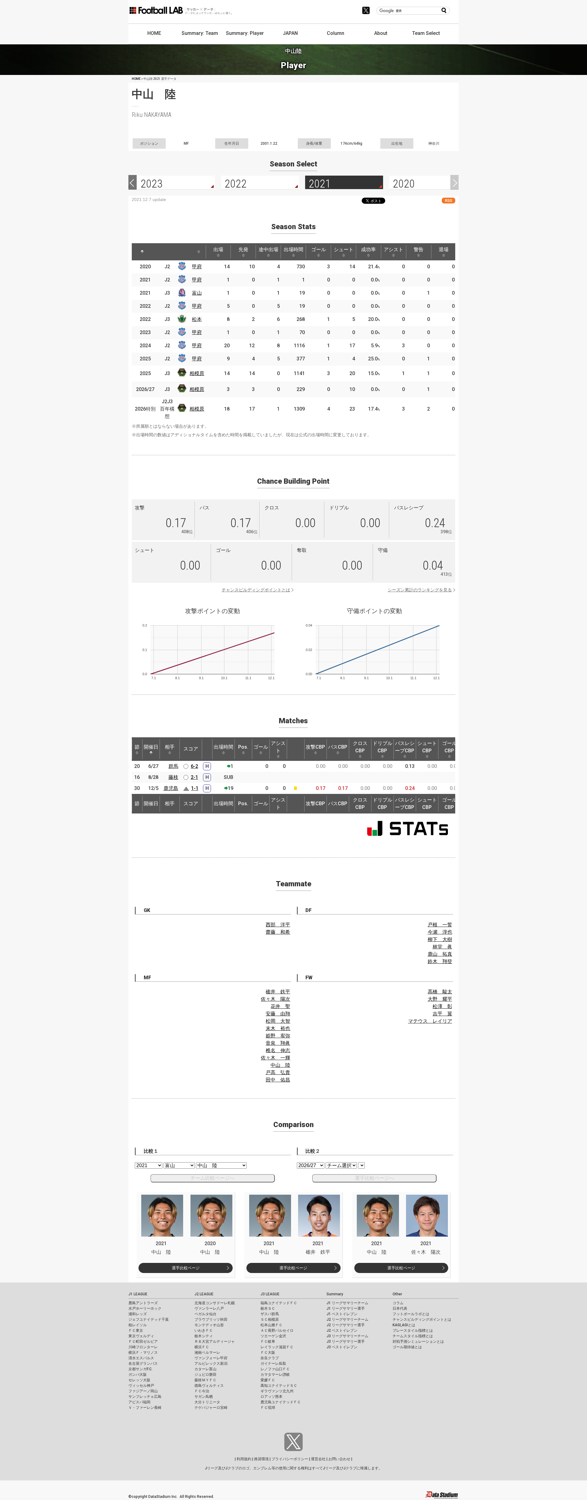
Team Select (426, 33)
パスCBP (337, 747)
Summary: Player (245, 33)
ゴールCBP (449, 747)
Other (397, 1294)
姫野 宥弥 (278, 1036)
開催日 (151, 747)
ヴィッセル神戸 (141, 1385)
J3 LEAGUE (269, 1294)
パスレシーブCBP (405, 747)
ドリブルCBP (382, 747)
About (380, 33)
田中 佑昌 (278, 1080)
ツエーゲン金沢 (273, 1336)
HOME (154, 33)
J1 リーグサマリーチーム (347, 1303)
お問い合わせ (339, 1459)
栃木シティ (203, 1336)
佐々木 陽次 (275, 999)
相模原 (197, 373)
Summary (335, 1294)
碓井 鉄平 (278, 992)
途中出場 (268, 249)
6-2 (194, 766)
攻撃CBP (315, 747)
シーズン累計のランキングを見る (420, 589)
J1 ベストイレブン (342, 1314)
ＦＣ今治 (201, 1391)
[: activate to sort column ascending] (159, 251)
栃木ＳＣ (267, 1308)
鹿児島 (171, 788)
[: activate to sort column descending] (142, 251)
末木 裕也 (278, 1028)
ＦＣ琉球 (267, 1407)
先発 (243, 249)
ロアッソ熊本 (271, 1396)
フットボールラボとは (411, 1314)
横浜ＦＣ (201, 1347)
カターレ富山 (205, 1369)
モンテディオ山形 (209, 1325)
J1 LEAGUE (137, 1294)
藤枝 (173, 777)
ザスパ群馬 (269, 1314)
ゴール (318, 249)
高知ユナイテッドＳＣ (278, 1385)
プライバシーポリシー (289, 1459)
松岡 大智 (278, 1021)
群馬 (173, 766)
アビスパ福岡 (139, 1402)
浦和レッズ (137, 1314)
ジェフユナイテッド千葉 (148, 1319)
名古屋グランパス (143, 1363)
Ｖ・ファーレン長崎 (144, 1407)
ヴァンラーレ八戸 (209, 1308)
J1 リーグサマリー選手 (346, 1308)
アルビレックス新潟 (210, 1363)
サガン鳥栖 (203, 1396)
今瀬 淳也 (440, 932)
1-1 (194, 788)
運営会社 (318, 1459)
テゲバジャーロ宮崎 (210, 1407)
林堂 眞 (442, 947)
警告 (418, 249)
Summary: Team (200, 33)
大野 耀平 (440, 999)
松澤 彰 (442, 1006)
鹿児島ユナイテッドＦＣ (280, 1402)
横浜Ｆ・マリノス (143, 1352)
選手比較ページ (186, 1268)
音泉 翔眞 (278, 1043)
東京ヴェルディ (141, 1336)
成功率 (368, 249)
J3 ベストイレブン (342, 1347)
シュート (343, 249)
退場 (444, 249)
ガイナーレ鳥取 (273, 1363)
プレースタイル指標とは (413, 1330)
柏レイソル (137, 1325)
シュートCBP (427, 747)
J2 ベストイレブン (342, 1330)
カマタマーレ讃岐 (275, 1374)
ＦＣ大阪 (267, 1352)
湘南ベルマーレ (207, 1352)
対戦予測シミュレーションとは (418, 1341)
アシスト (393, 249)
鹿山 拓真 (440, 954)
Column (335, 33)
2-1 (194, 777)
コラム (398, 1303)
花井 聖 (280, 1006)
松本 (197, 319)
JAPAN (290, 33)
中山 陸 (280, 1065)
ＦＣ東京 (135, 1330)
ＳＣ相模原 (269, 1319)
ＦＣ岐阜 (267, 1341)
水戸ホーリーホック (144, 1308)
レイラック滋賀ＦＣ (277, 1347)
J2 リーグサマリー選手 (346, 1325)
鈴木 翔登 (440, 961)
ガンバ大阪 (137, 1374)
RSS (448, 200)
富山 (197, 293)
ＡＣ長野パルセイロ (277, 1330)
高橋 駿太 (440, 992)
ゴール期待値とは (407, 1347)
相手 (170, 747)
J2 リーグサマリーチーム (347, 1319)
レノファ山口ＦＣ (275, 1369)
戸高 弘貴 (278, 1072)
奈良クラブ (269, 1358)
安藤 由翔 (278, 1014)
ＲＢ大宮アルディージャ (214, 1341)
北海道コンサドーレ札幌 (214, 1303)
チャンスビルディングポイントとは (256, 589)
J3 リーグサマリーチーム (347, 1336)
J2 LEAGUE (203, 1294)
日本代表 (400, 1308)
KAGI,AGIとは (404, 1325)
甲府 (197, 267)
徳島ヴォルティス (209, 1385)
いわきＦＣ (203, 1330)
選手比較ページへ (374, 1178)
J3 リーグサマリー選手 (346, 1341)
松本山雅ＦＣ (271, 1325)
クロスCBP (360, 747)
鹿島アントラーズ (143, 1303)
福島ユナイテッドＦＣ (278, 1303)
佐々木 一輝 (275, 1058)
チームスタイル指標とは (413, 1336)
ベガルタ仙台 (205, 1314)
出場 (218, 249)
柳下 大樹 (440, 939)
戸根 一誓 (440, 925)
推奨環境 (261, 1459)
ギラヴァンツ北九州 (277, 1391)
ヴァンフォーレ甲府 (210, 1358)
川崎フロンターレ (143, 1347)
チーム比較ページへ (212, 1178)
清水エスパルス (141, 1358)
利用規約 (244, 1459)
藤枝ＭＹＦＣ (205, 1380)
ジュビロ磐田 (205, 1374)
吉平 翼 (442, 1014)
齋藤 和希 (278, 932)
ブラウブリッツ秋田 (210, 1319)
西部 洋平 (278, 925)
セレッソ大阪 (139, 1380)
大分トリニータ (207, 1402)
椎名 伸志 (278, 1050)
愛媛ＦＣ (267, 1380)
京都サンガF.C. (140, 1369)
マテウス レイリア (430, 1021)
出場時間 (293, 249)
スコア (190, 749)
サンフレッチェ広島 (144, 1396)
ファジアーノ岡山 (143, 1391)
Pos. (243, 747)
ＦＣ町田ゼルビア (143, 1341)
